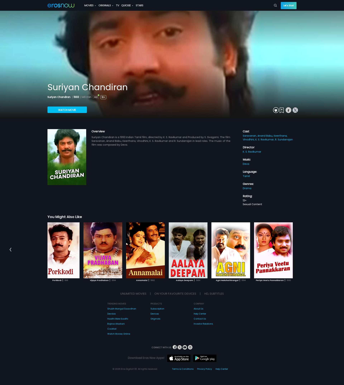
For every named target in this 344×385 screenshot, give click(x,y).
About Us (198, 308)
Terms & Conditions (183, 368)
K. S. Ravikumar (252, 151)
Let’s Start (288, 5)
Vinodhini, (249, 139)
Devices (154, 313)
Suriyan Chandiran (59, 97)
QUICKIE (126, 5)
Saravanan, (250, 136)
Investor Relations (203, 323)
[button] (10, 249)
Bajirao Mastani (116, 323)
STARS (139, 5)
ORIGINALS (105, 5)
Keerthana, (280, 136)
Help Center (200, 313)
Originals (155, 318)
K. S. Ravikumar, (265, 139)
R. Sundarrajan (284, 139)
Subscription (157, 308)
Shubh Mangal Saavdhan (121, 308)
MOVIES (89, 5)
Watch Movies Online (118, 333)
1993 (76, 97)
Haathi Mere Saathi (117, 318)
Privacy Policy (204, 368)
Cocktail (111, 328)
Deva (246, 164)
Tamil (246, 176)
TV (117, 5)
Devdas (111, 313)
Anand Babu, (265, 136)
